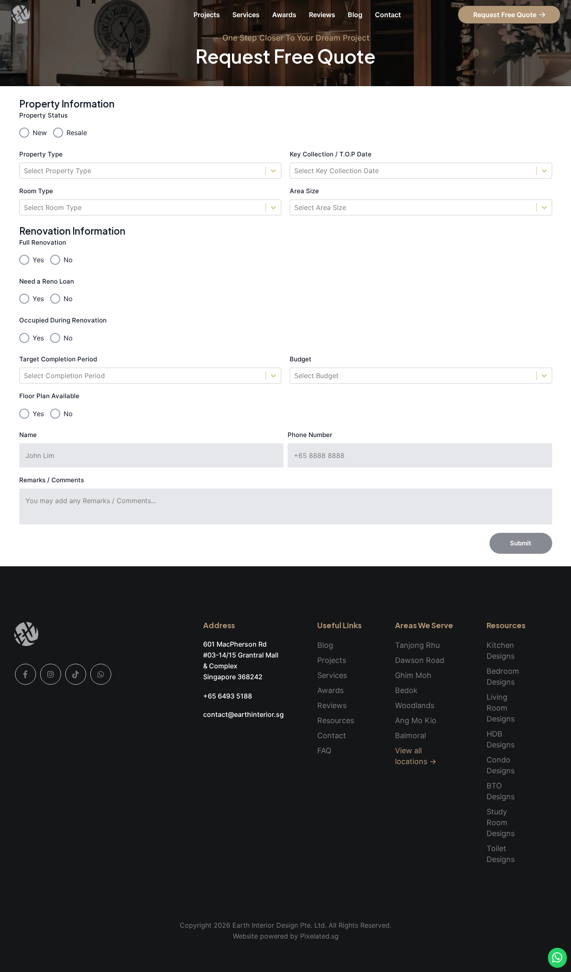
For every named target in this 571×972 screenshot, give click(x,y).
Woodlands (414, 705)
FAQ (324, 750)
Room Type (36, 191)
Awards (284, 14)
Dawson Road (419, 660)
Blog (355, 14)
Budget (300, 359)
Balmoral (410, 735)
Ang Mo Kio (415, 720)
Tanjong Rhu (417, 645)
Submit (520, 543)
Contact (388, 14)
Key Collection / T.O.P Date (331, 154)
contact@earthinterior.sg (243, 714)
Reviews (322, 14)
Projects (207, 14)
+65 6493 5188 (227, 696)
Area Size (304, 191)
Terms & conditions (246, 953)
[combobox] (25, 171)
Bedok (406, 690)
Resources (335, 720)
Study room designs (501, 822)
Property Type (41, 154)
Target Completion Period (58, 359)
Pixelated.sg (319, 936)
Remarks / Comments (51, 480)
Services (246, 14)
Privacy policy (334, 953)
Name (28, 435)
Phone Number (310, 435)
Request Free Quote (504, 14)
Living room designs (501, 708)
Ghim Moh (413, 675)
